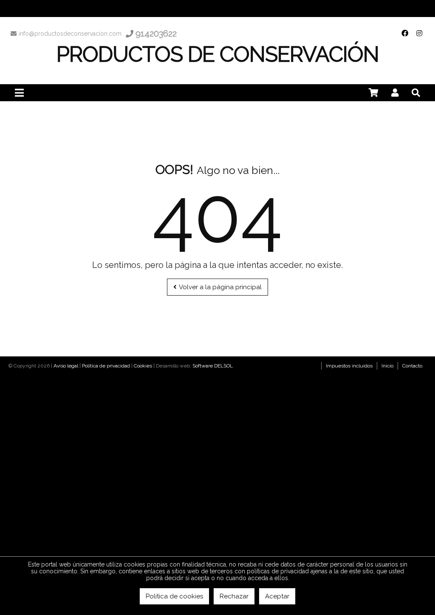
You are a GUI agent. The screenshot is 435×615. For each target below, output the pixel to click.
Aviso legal (66, 366)
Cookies (143, 366)
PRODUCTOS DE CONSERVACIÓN (217, 54)
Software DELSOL (212, 366)
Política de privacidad (106, 366)
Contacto (412, 366)
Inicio (387, 366)
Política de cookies (174, 596)
